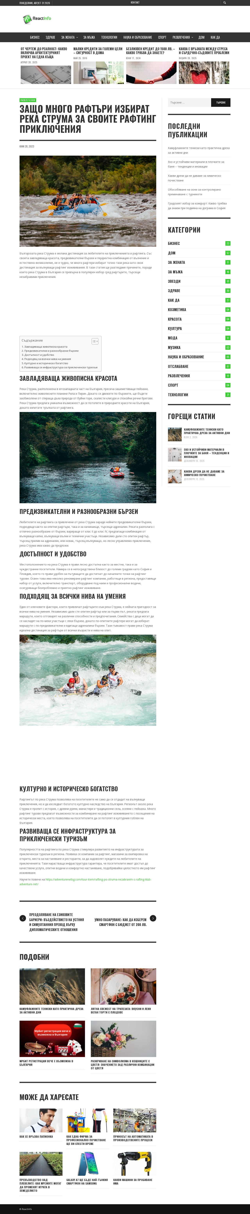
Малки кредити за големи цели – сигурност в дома (97, 50)
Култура (175, 328)
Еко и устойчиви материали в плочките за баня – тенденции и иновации (206, 452)
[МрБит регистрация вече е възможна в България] (46, 1039)
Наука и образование (186, 356)
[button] (93, 341)
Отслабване (178, 366)
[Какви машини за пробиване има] (128, 1164)
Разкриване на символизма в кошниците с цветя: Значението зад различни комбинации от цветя (122, 1064)
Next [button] (233, 67)
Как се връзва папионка (36, 1136)
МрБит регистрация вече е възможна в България (46, 1063)
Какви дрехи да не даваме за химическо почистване (204, 473)
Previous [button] (17, 67)
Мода (172, 337)
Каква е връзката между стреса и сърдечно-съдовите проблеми (204, 50)
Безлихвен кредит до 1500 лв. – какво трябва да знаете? (150, 50)
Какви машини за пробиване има (132, 1181)
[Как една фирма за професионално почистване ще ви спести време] (82, 1120)
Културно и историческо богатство (46, 363)
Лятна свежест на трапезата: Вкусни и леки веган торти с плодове (121, 1010)
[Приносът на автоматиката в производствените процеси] (128, 1120)
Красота (175, 319)
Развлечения (28, 100)
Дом (171, 252)
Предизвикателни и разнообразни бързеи (51, 350)
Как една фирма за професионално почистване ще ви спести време (86, 1139)
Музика (174, 347)
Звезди (174, 281)
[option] (46, 65)
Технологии (178, 394)
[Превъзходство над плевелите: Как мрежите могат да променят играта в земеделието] (35, 1164)
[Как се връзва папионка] (35, 1120)
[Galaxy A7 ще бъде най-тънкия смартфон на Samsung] (82, 1164)
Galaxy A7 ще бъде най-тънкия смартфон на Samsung (87, 1181)
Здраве (174, 290)
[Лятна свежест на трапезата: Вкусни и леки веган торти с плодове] (117, 986)
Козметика (177, 309)
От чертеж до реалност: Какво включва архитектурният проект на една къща (44, 52)
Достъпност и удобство (39, 355)
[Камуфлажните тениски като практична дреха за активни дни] (46, 986)
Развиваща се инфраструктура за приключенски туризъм (60, 367)
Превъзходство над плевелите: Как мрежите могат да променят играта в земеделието (40, 1185)
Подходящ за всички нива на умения (47, 359)
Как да (173, 300)
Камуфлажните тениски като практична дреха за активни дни (51, 1010)
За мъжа (175, 271)
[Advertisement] (159, 18)
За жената (176, 262)
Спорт (173, 385)
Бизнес (174, 243)
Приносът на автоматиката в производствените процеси (133, 1138)
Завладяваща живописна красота (45, 346)
